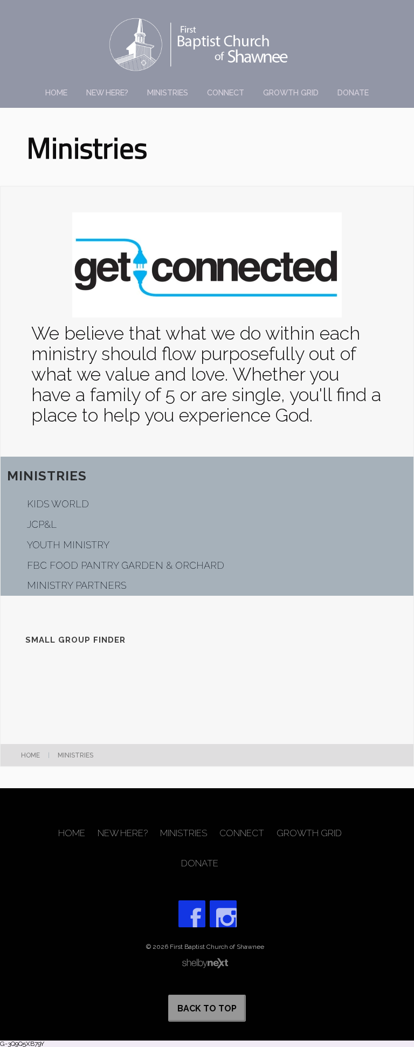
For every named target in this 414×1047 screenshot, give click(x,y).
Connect (225, 92)
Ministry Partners (76, 585)
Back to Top (207, 1008)
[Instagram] (223, 913)
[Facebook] (191, 913)
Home (56, 92)
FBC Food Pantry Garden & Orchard (125, 565)
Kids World (58, 503)
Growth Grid (291, 92)
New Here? (107, 92)
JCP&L (42, 524)
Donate (353, 92)
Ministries (167, 92)
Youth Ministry (68, 544)
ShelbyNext (205, 963)
